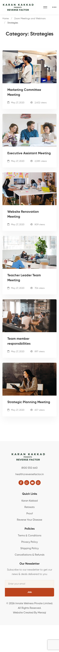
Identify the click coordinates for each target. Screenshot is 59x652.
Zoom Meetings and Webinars (30, 18)
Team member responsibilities (18, 341)
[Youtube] (32, 482)
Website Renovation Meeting (23, 214)
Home (5, 18)
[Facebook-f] (21, 482)
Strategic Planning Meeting (28, 402)
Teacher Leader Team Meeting (24, 278)
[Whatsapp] (26, 482)
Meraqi (42, 612)
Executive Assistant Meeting (29, 153)
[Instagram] (38, 482)
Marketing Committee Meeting (24, 92)
